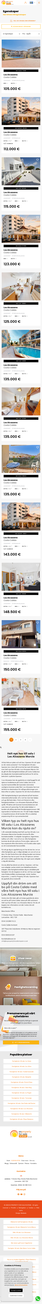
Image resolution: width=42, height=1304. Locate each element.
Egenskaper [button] (15, 1160)
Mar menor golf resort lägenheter (21, 1243)
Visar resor (24, 1160)
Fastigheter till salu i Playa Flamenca (21, 1119)
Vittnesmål (13, 1163)
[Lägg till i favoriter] (37, 42)
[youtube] (21, 1194)
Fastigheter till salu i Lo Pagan (21, 1093)
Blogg (6, 1163)
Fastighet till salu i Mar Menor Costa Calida (21, 1248)
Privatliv (13, 1208)
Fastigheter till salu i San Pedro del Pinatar (21, 1103)
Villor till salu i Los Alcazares (22, 1232)
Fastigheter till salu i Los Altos (21, 1066)
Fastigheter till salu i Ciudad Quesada (22, 1072)
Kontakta (33, 1163)
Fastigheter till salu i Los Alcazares (21, 1108)
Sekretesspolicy (26, 1034)
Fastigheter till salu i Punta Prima (21, 1082)
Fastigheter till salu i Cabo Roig (22, 1087)
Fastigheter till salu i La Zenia (21, 1061)
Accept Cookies (16, 1290)
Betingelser (22, 1208)
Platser (27, 1163)
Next (37, 53)
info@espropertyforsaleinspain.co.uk (14, 941)
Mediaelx (23, 1213)
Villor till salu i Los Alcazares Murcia (21, 1238)
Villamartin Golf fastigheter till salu (21, 1222)
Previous (4, 53)
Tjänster (21, 1163)
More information (21, 1285)
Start (8, 1160)
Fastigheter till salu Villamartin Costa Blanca (21, 1227)
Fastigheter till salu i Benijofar (21, 1077)
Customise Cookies (16, 1296)
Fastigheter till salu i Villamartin (22, 1114)
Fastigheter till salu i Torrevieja (22, 1098)
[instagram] (24, 1194)
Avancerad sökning (22, 26)
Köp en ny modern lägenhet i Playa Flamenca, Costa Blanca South (21, 1260)
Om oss (32, 1160)
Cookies (31, 1208)
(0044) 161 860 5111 (21, 1185)
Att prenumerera (22, 1042)
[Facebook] (18, 1194)
